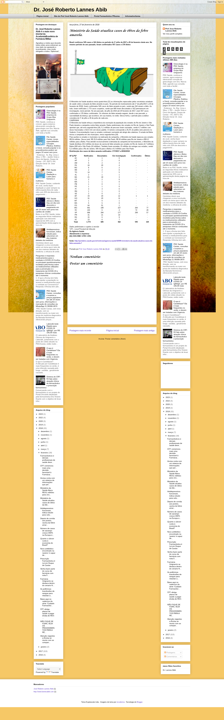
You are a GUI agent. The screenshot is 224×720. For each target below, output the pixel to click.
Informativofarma (132, 16)
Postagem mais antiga (144, 330)
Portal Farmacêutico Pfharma (107, 16)
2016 (41, 655)
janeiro (44, 647)
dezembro (45, 431)
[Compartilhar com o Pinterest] (126, 249)
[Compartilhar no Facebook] (123, 249)
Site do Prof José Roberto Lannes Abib (71, 16)
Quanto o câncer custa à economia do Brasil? (47, 542)
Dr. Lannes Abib (169, 670)
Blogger (139, 702)
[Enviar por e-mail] (116, 249)
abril (43, 445)
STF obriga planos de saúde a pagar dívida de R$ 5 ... (47, 613)
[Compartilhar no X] (121, 249)
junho (43, 442)
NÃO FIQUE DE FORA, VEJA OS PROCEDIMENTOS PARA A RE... (47, 626)
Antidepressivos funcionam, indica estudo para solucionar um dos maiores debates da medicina (48, 234)
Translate (55, 672)
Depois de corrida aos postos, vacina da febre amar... (47, 521)
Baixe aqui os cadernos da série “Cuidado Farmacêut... (47, 602)
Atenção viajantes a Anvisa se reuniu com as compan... (47, 639)
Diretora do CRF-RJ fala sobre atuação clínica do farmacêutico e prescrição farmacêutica (48, 382)
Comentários (171, 656)
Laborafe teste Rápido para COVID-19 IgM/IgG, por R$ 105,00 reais (53, 328)
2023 (41, 414)
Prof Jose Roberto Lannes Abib (173, 30)
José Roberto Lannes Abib (43, 689)
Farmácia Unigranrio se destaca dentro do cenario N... (47, 582)
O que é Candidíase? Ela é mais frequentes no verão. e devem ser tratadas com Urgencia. (48, 353)
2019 (41, 425)
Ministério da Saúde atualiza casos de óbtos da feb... (47, 501)
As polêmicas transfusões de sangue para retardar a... (47, 592)
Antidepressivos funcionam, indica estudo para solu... (46, 511)
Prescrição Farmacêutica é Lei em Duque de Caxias (47, 562)
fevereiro (45, 453)
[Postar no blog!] (118, 249)
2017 (41, 651)
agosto (44, 438)
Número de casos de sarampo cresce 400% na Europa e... (47, 531)
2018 (41, 428)
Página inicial (42, 16)
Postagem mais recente (80, 330)
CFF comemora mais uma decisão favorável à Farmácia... (46, 470)
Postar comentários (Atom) (115, 339)
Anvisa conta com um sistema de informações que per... (47, 481)
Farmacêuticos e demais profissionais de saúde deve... (47, 459)
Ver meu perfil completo (172, 34)
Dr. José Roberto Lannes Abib (70, 9)
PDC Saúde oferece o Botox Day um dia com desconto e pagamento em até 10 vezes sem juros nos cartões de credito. (48, 205)
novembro (45, 435)
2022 (41, 418)
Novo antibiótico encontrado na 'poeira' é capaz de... (47, 552)
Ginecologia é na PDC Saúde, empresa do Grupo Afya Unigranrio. (53, 115)
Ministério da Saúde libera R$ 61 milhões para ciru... (47, 491)
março (44, 449)
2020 (41, 421)
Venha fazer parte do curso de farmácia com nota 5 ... (47, 572)
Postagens (170, 652)
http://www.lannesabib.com (44, 692)
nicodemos (121, 702)
